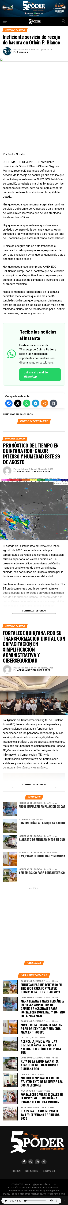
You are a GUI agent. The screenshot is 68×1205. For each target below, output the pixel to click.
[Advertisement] (34, 924)
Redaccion (22, 52)
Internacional (32, 1171)
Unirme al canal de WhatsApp (36, 374)
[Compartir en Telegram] (35, 403)
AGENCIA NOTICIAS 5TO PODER (33, 471)
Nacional (17, 1171)
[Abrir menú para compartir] (44, 403)
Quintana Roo (49, 1171)
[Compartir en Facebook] (9, 403)
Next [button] (63, 7)
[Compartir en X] (17, 403)
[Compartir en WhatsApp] (26, 403)
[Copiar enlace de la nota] (53, 403)
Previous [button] (4, 7)
